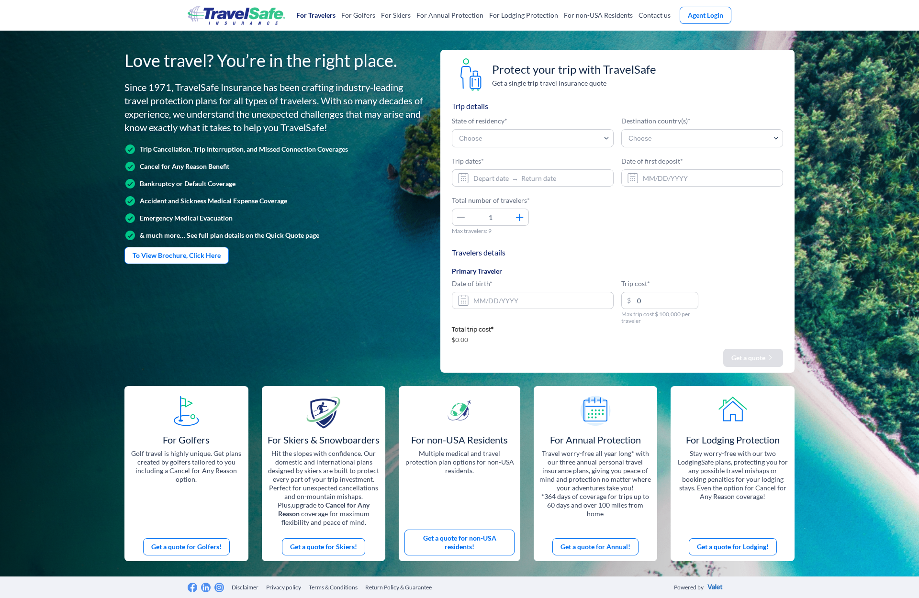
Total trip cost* (472, 330)
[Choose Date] (462, 178)
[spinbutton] (490, 217)
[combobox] (533, 178)
